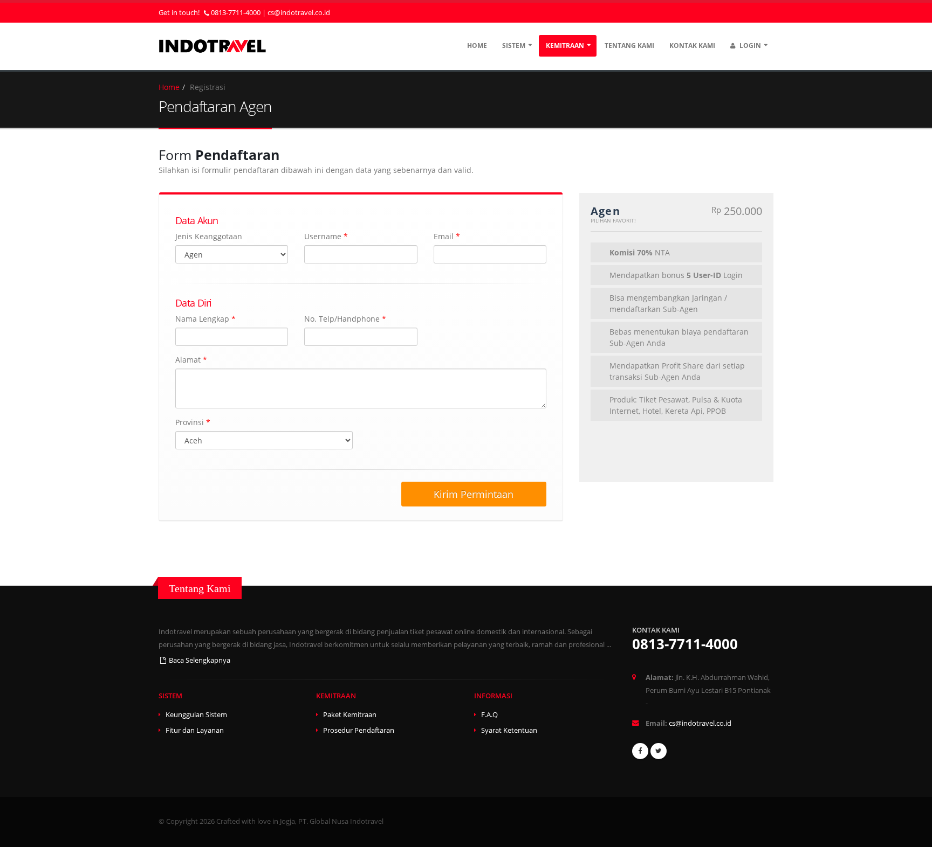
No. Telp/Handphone (345, 319)
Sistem (513, 45)
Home (477, 45)
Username (326, 236)
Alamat (191, 360)
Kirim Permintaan (473, 494)
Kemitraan (565, 45)
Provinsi (192, 422)
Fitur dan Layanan (195, 730)
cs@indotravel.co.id (299, 12)
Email (447, 236)
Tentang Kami (629, 45)
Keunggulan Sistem (196, 714)
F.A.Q (489, 714)
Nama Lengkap (205, 319)
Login (749, 45)
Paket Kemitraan (349, 714)
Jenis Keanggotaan (208, 236)
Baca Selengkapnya (198, 660)
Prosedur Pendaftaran (358, 730)
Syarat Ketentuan (509, 730)
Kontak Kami (692, 45)
